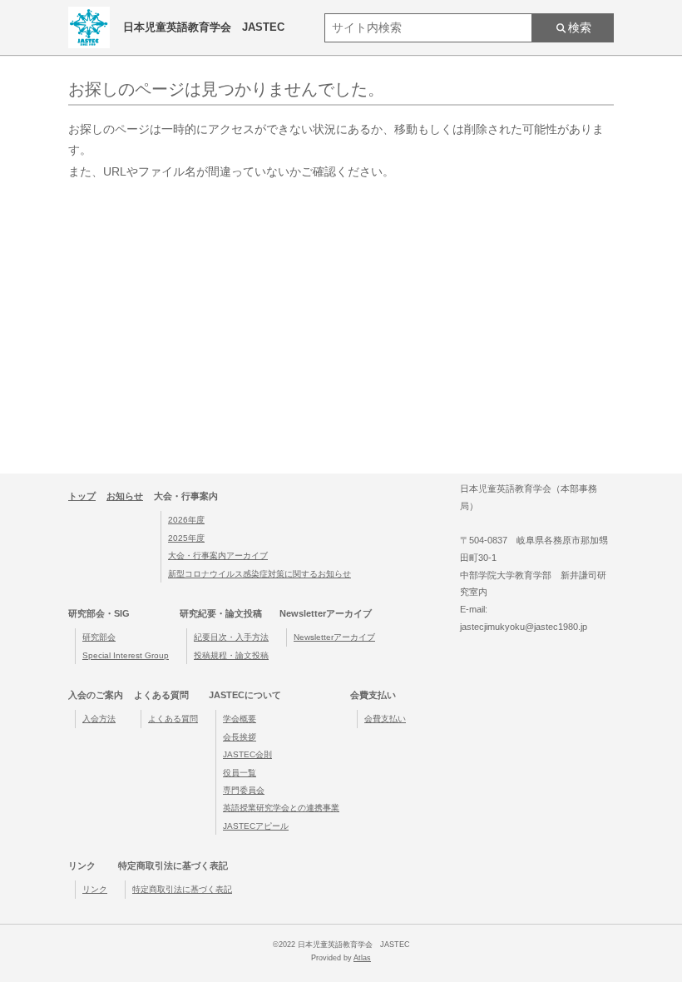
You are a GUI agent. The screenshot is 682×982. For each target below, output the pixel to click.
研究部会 (99, 637)
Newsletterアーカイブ (334, 637)
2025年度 (186, 538)
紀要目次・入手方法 (231, 637)
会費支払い (385, 718)
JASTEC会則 (247, 754)
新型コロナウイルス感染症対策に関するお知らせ (259, 573)
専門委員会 (243, 790)
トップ (82, 496)
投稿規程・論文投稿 (231, 655)
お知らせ (124, 496)
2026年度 (186, 519)
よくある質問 (173, 718)
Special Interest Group (125, 655)
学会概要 (239, 718)
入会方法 (99, 718)
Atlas (362, 958)
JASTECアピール (256, 826)
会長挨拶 (239, 736)
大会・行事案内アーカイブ (218, 555)
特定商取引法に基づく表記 (182, 889)
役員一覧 (239, 772)
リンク (94, 889)
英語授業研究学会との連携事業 (281, 807)
